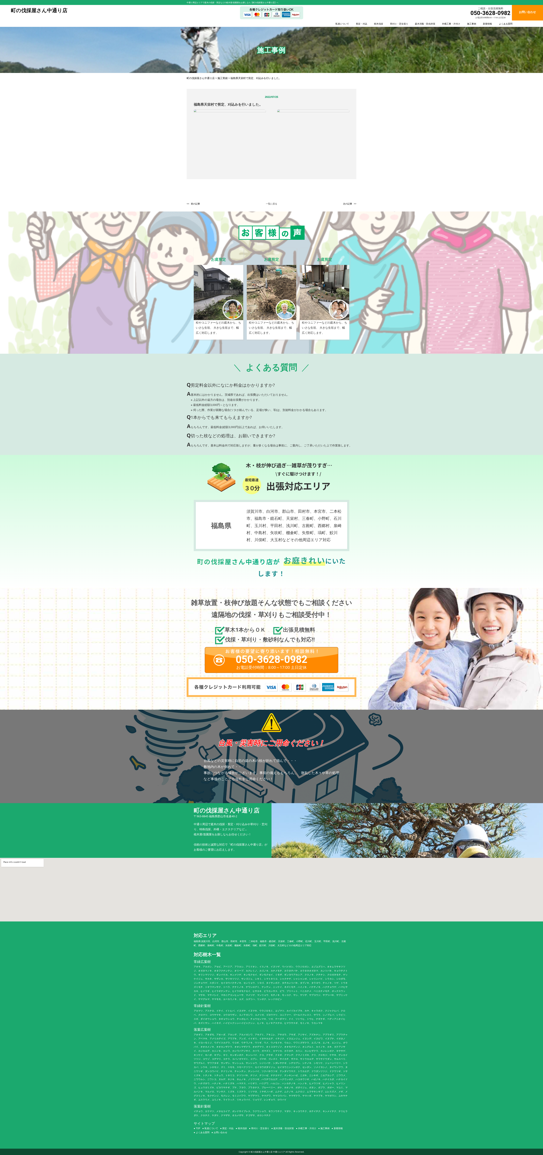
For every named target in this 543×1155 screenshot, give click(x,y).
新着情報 (487, 23)
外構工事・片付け (451, 23)
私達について (342, 23)
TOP (198, 1128)
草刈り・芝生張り (399, 23)
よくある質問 (505, 23)
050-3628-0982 (490, 13)
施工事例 (471, 23)
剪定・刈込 (361, 23)
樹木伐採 (378, 23)
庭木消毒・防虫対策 (425, 23)
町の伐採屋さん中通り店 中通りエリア (268, 1151)
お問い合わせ (220, 1132)
